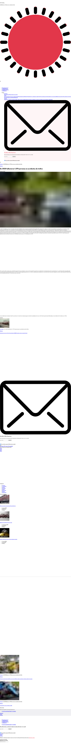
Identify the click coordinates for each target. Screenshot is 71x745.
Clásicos (3, 489)
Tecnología (4, 488)
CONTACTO (4, 722)
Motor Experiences (5, 719)
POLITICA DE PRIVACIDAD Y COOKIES (9, 711)
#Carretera (6, 446)
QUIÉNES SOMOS (5, 721)
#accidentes (2, 446)
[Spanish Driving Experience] (1, 1)
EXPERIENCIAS (5, 720)
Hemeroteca (4, 492)
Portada (1, 164)
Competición (4, 486)
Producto (3, 485)
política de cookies (32, 737)
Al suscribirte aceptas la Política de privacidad (12, 160)
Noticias (1, 166)
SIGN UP (14, 156)
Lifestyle (3, 487)
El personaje (4, 490)
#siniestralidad (10, 446)
